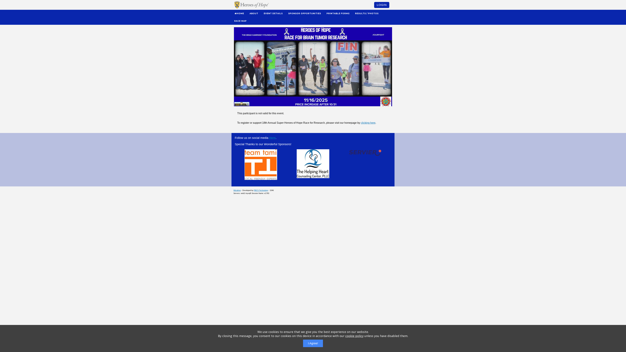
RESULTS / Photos (367, 13)
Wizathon (237, 190)
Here (272, 137)
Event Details (273, 13)
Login (382, 5)
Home (240, 13)
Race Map (240, 21)
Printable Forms (338, 13)
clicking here (368, 122)
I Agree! (313, 343)
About (254, 13)
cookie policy (354, 336)
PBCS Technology (261, 190)
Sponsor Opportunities (304, 13)
